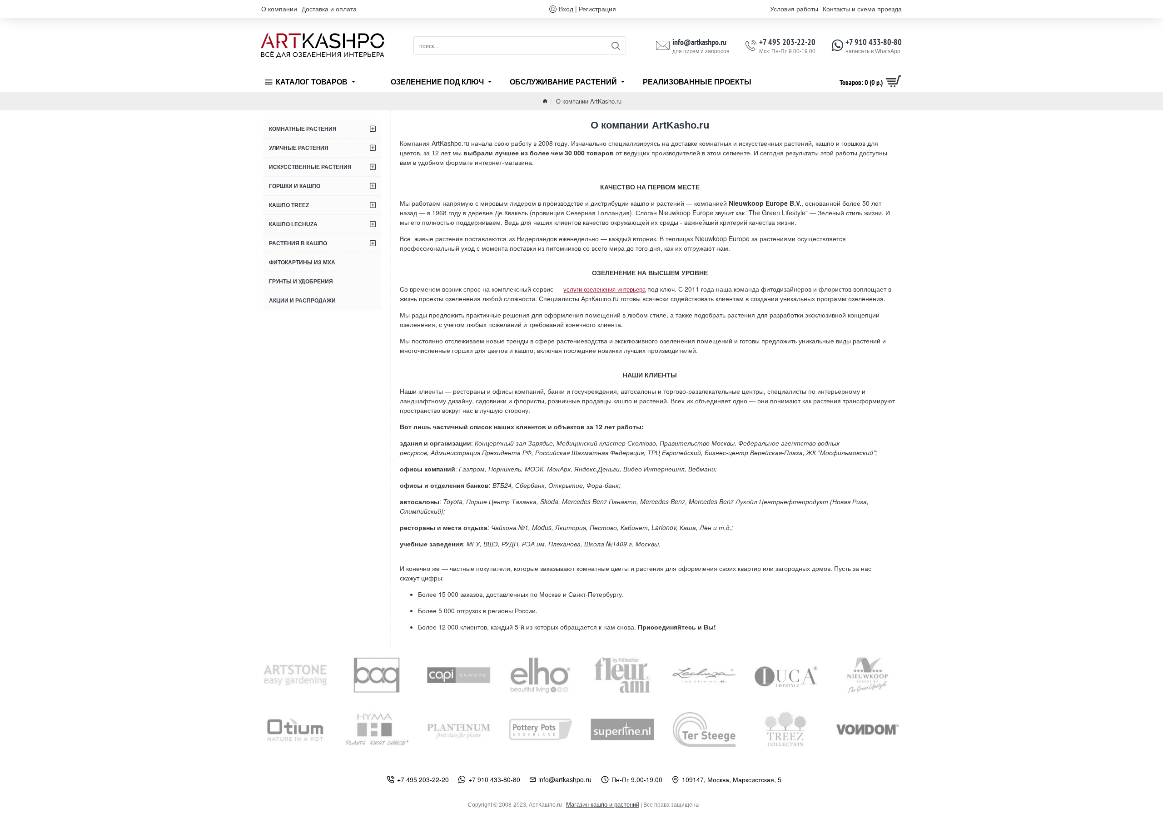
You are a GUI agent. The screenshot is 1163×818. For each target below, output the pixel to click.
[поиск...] (615, 45)
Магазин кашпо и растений (602, 804)
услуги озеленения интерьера (604, 289)
